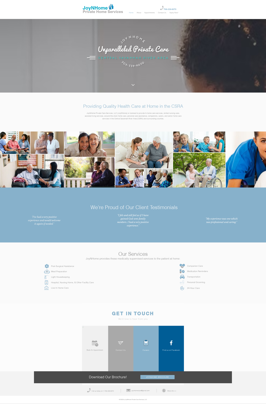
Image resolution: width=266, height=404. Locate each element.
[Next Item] (263, 159)
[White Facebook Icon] (171, 343)
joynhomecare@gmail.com (141, 391)
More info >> (171, 391)
